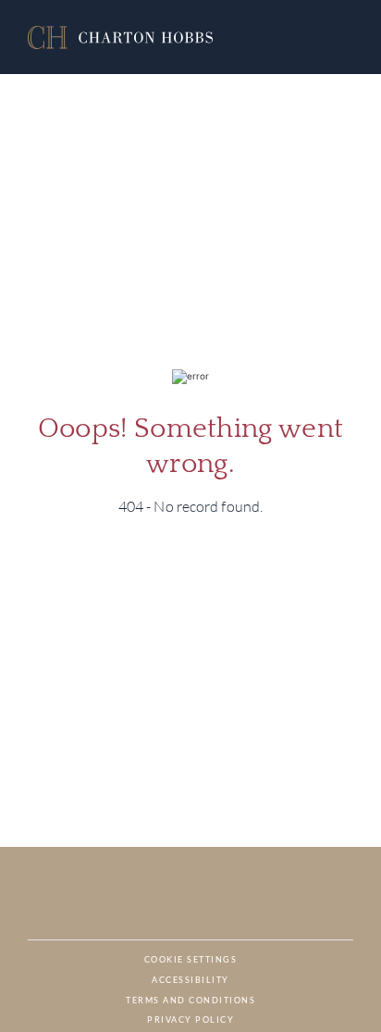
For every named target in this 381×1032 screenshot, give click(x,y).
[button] (120, 37)
